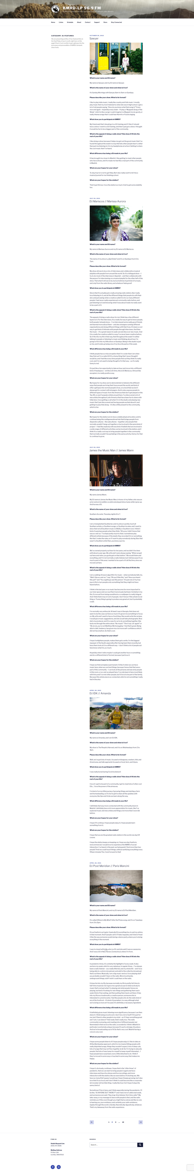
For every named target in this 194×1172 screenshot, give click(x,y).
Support (97, 22)
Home (53, 22)
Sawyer (94, 38)
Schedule (70, 22)
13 (123, 1122)
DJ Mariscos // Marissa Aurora (108, 201)
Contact (87, 22)
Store (105, 22)
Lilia (106, 949)
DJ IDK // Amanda (100, 693)
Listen (61, 22)
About (79, 22)
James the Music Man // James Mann (112, 450)
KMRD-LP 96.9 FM (82, 8)
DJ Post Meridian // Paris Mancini (109, 865)
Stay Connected (116, 22)
